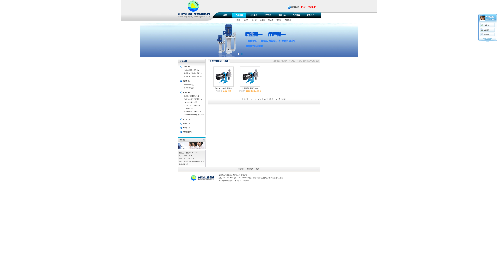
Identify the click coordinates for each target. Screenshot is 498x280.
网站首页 (284, 61)
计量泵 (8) (186, 66)
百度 (257, 169)
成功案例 (253, 15)
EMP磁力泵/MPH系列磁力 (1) (194, 115)
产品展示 (239, 15)
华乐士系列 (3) (189, 85)
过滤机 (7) (186, 123)
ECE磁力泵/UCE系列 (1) (192, 105)
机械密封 (288, 20)
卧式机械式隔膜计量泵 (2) (193, 73)
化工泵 (262, 20)
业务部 (486, 25)
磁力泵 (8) (186, 92)
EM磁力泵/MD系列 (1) (191, 96)
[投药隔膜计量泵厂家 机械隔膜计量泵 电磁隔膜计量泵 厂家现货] (250, 85)
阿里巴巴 (250, 169)
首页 (225, 15)
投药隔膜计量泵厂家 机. (250, 88)
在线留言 (296, 15)
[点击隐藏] (487, 42)
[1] (242, 54)
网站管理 (246, 181)
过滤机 (270, 20)
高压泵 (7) (186, 128)
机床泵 (246, 20)
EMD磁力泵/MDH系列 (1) (193, 99)
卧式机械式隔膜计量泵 (311, 61)
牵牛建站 (229, 181)
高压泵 (278, 20)
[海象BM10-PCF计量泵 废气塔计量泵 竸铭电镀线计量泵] (223, 85)
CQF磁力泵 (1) (189, 108)
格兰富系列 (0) (189, 88)
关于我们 (267, 15)
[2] (238, 54)
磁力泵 (254, 20)
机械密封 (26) (187, 132)
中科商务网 (237, 181)
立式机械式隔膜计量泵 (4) (193, 76)
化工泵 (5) (186, 119)
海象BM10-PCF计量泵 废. (223, 88)
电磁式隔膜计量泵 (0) (191, 70)
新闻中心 (282, 15)
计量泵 (238, 20)
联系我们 (310, 15)
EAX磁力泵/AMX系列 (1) (192, 112)
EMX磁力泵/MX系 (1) (191, 102)
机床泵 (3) (186, 81)
